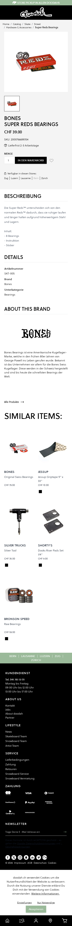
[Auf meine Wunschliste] (51, 160)
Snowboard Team (16, 741)
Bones (12, 118)
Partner (9, 717)
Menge (8, 153)
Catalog (17, 24)
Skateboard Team (16, 736)
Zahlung (10, 764)
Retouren (11, 769)
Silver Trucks (15, 545)
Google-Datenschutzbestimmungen (36, 843)
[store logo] (36, 12)
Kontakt (10, 705)
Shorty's (45, 545)
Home (6, 24)
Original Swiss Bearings (18, 477)
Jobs (8, 709)
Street (37, 24)
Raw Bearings (12, 624)
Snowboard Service (17, 774)
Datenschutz (40, 862)
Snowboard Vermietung (19, 778)
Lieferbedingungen (17, 760)
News (8, 731)
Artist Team (12, 745)
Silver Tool (10, 550)
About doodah (14, 713)
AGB (29, 862)
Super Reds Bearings (46, 27)
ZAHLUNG (13, 786)
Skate (27, 24)
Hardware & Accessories (18, 27)
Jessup (43, 472)
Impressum (20, 862)
